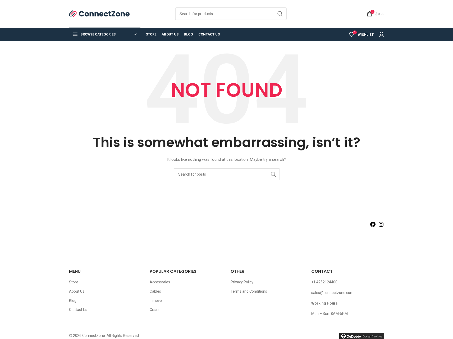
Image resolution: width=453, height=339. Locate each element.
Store (73, 282)
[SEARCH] (280, 13)
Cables (155, 291)
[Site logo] (99, 13)
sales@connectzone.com (332, 293)
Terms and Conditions (249, 291)
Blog (72, 300)
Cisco (154, 309)
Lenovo (156, 300)
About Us (76, 291)
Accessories (160, 282)
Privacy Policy (242, 282)
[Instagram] (381, 226)
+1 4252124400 (324, 282)
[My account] (381, 34)
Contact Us (78, 309)
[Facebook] (373, 226)
